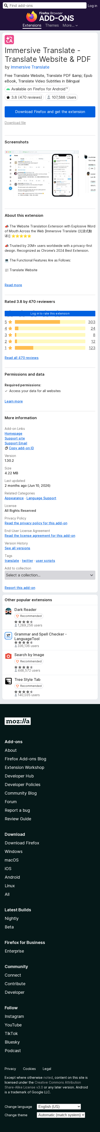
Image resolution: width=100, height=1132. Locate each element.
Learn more (14, 401)
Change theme (16, 1115)
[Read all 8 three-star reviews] (50, 335)
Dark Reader (25, 609)
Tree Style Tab (27, 679)
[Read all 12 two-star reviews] (50, 341)
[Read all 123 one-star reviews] (50, 348)
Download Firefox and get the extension (50, 111)
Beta (9, 926)
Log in (92, 6)
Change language (18, 1107)
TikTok (11, 1033)
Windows (14, 851)
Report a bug (17, 810)
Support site (15, 438)
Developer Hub (19, 776)
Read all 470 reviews (22, 358)
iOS (8, 868)
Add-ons (14, 741)
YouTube (13, 1024)
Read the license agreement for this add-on (40, 536)
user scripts (45, 561)
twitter (27, 561)
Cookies (29, 1069)
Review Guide (18, 818)
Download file (15, 123)
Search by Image (29, 655)
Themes (52, 25)
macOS (12, 860)
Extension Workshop (24, 767)
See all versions (17, 548)
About (11, 750)
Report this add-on (20, 588)
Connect (13, 975)
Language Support (41, 498)
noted (48, 1077)
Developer (14, 992)
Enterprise (14, 951)
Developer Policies (22, 784)
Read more (13, 285)
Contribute (15, 983)
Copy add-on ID (21, 448)
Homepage (13, 433)
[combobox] (45, 5)
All (7, 894)
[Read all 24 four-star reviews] (50, 328)
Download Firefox (22, 842)
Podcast (13, 1050)
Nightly (12, 918)
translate (12, 561)
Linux (10, 885)
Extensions (32, 25)
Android (12, 877)
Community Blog (21, 793)
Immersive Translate (30, 67)
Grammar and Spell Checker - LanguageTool (40, 636)
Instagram (14, 1016)
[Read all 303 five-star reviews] (50, 322)
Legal (47, 1069)
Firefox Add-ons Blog (25, 758)
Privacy (10, 1069)
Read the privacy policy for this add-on (36, 523)
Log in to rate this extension (50, 313)
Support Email (16, 443)
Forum (11, 801)
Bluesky (12, 1042)
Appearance (14, 498)
